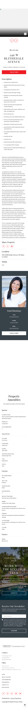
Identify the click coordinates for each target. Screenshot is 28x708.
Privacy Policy (19, 625)
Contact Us (5, 684)
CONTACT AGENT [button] (14, 333)
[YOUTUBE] (20, 693)
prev (12, 40)
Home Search (5, 682)
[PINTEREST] (16, 693)
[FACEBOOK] (7, 693)
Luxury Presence (15, 698)
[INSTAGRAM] (3, 693)
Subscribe (14, 630)
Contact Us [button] (14, 593)
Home (3, 674)
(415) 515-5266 (14, 322)
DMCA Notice (5, 687)
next (16, 40)
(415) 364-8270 (5, 657)
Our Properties (6, 679)
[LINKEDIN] (11, 693)
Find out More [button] (14, 72)
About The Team (6, 677)
